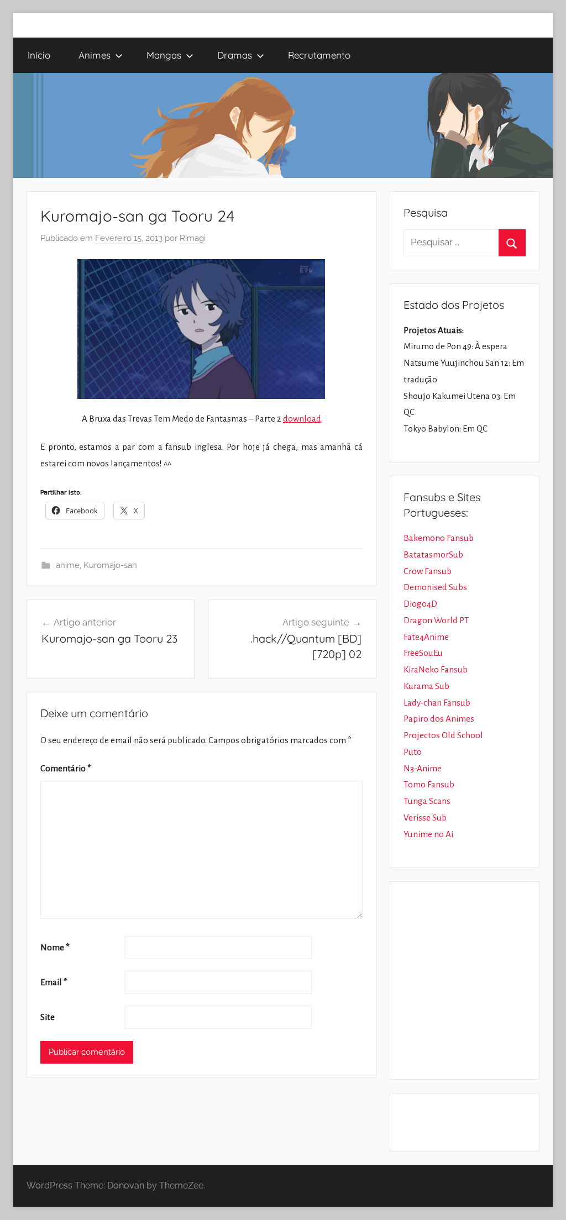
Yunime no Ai (428, 834)
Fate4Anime (426, 636)
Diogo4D (420, 603)
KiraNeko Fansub (435, 669)
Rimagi (193, 238)
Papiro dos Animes (438, 718)
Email (53, 982)
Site (47, 1017)
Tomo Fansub (428, 784)
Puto (412, 751)
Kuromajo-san (110, 565)
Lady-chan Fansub (436, 702)
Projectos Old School (443, 735)
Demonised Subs (435, 587)
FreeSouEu (423, 653)
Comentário (65, 768)
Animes (94, 55)
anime (68, 565)
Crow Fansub (427, 571)
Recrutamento (319, 55)
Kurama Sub (426, 686)
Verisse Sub (425, 817)
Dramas (234, 55)
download (302, 418)
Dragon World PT (436, 620)
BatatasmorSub (433, 554)
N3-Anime (422, 768)
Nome (55, 947)
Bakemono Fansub (438, 538)
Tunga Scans (426, 801)
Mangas (163, 55)
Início (39, 55)
